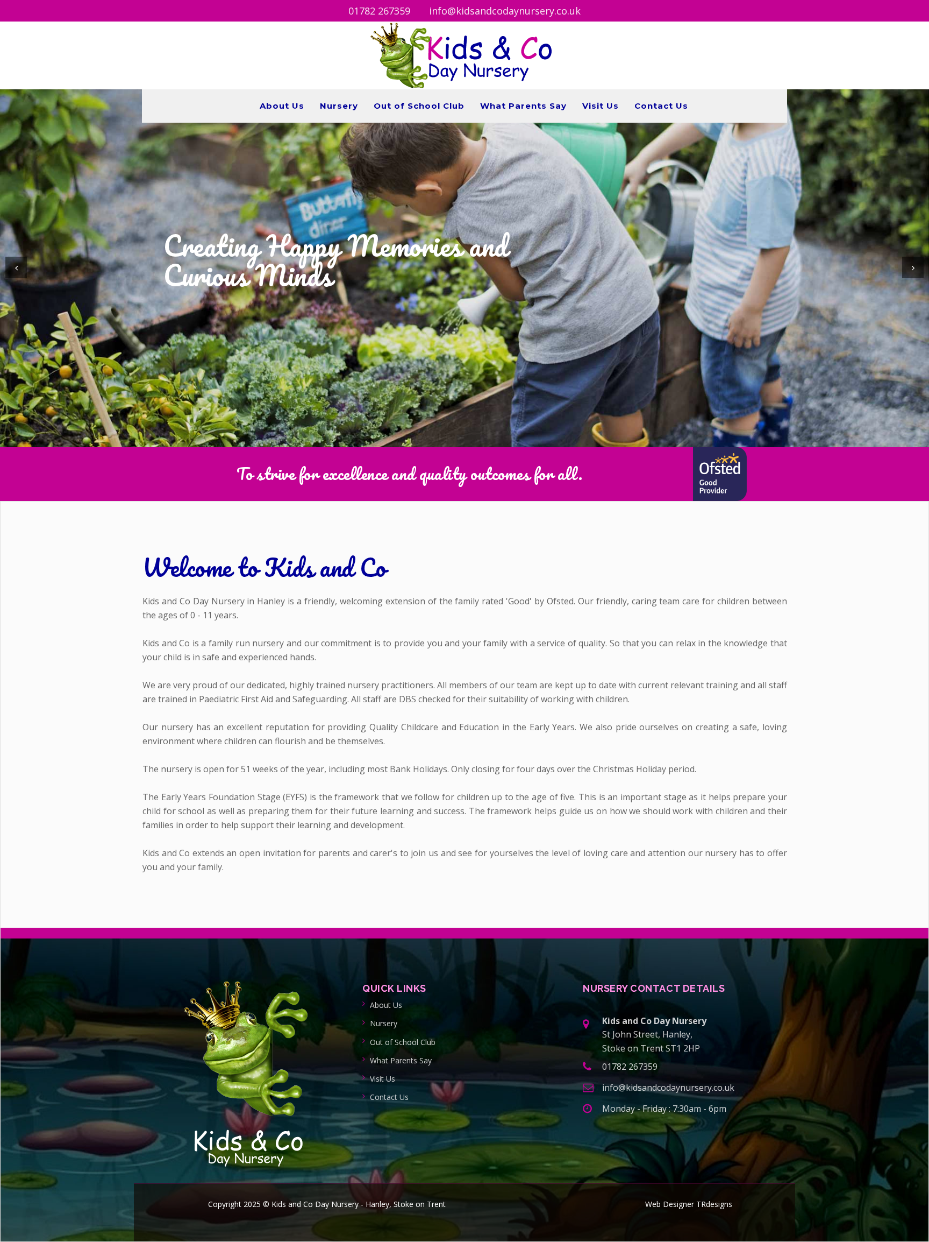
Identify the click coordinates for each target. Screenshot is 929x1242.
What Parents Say (523, 106)
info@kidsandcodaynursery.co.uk (505, 10)
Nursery (339, 106)
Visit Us (600, 106)
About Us (282, 106)
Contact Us (661, 106)
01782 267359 (379, 10)
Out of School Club (419, 106)
